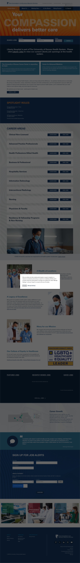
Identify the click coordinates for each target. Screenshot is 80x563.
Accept (24, 285)
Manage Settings (31, 285)
